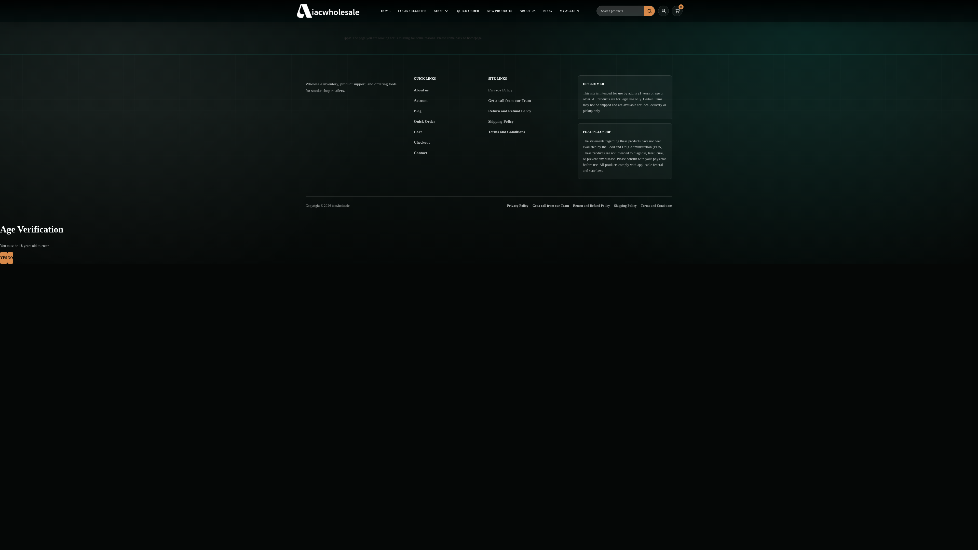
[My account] (663, 11)
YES (3, 258)
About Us (528, 11)
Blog (547, 11)
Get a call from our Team (509, 101)
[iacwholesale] (330, 11)
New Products (499, 11)
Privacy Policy (500, 90)
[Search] (649, 11)
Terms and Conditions (506, 132)
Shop (438, 11)
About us (421, 90)
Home (385, 11)
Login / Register (412, 11)
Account (421, 101)
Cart (418, 132)
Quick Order (468, 11)
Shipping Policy (501, 121)
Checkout (422, 142)
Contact (420, 153)
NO (10, 258)
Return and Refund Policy (509, 111)
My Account (570, 11)
